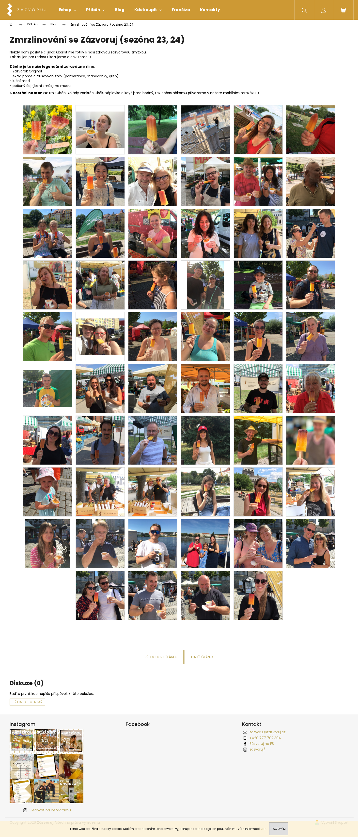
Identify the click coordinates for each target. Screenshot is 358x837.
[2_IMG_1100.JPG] (47, 336)
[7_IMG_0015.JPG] (205, 129)
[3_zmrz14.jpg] (205, 595)
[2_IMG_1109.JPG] (205, 336)
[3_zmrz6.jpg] (47, 543)
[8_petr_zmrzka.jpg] (310, 439)
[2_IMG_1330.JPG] (310, 388)
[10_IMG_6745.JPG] (205, 439)
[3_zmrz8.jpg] (152, 543)
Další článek (202, 656)
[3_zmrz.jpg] (47, 491)
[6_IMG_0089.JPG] (100, 233)
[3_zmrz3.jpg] (205, 491)
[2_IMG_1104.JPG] (152, 336)
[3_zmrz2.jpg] (152, 491)
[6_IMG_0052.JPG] (205, 181)
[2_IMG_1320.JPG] (205, 388)
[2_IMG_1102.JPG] (100, 330)
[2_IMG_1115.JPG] (310, 336)
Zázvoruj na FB (261, 743)
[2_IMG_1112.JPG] (258, 336)
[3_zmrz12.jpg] (100, 595)
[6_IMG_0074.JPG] (258, 181)
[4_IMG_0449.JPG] (47, 284)
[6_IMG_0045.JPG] (100, 181)
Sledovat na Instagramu (50, 810)
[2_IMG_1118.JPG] (47, 382)
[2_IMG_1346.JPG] (152, 439)
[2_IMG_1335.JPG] (47, 439)
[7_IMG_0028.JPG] (47, 181)
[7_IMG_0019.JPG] (258, 129)
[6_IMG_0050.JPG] (152, 181)
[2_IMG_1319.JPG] (152, 388)
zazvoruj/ (257, 749)
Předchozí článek (161, 656)
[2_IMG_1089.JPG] (152, 284)
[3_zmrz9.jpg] (205, 543)
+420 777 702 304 (265, 738)
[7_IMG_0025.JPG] (310, 129)
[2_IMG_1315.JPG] (100, 388)
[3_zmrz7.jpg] (100, 543)
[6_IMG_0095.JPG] (152, 233)
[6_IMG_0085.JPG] (47, 233)
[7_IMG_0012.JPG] (152, 129)
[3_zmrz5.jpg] (310, 491)
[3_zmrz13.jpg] (152, 595)
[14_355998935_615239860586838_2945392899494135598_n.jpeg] (47, 129)
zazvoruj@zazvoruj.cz (267, 732)
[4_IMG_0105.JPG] (258, 233)
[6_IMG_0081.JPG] (310, 181)
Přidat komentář (27, 702)
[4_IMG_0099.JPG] (205, 233)
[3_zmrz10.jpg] (258, 543)
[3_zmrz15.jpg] (258, 595)
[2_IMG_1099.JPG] (310, 284)
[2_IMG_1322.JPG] (258, 388)
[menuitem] (67, 10)
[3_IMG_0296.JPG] (310, 233)
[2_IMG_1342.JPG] (100, 439)
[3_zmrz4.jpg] (258, 491)
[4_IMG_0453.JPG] (100, 284)
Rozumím (279, 829)
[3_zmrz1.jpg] (100, 491)
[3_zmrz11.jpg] (310, 543)
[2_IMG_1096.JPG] (258, 284)
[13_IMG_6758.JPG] (258, 439)
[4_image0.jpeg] (100, 123)
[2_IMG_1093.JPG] (205, 284)
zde (263, 829)
